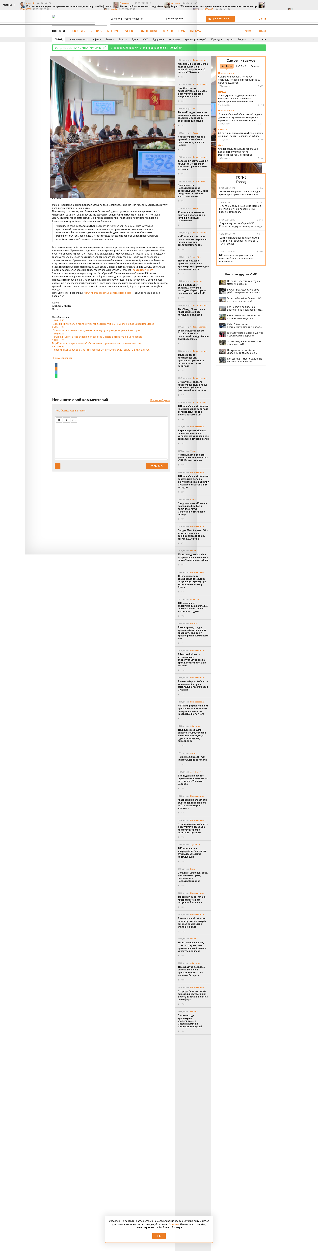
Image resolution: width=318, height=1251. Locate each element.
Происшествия (148, 31)
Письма (195, 31)
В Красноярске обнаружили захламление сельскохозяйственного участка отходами (193, 607)
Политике (174, 1224)
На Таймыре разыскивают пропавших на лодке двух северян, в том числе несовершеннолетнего (193, 709)
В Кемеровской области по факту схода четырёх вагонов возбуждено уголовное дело (192, 922)
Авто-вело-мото (79, 39)
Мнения (112, 31)
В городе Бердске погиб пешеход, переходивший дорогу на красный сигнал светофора (193, 995)
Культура (216, 39)
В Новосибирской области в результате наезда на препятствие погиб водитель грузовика (193, 828)
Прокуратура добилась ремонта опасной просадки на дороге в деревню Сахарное (191, 971)
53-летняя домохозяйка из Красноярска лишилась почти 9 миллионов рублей (193, 557)
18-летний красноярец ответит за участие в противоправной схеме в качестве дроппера (192, 946)
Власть (123, 39)
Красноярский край (195, 39)
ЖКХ (145, 39)
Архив (248, 31)
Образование (198, 181)
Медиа (242, 39)
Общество (195, 726)
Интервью (174, 39)
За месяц (255, 66)
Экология (194, 599)
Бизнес (128, 31)
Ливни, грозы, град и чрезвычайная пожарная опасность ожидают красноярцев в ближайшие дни (193, 633)
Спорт (221, 145)
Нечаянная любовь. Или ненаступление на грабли (192, 758)
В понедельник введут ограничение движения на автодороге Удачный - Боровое (193, 779)
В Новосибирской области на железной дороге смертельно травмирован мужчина (193, 685)
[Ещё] (264, 39)
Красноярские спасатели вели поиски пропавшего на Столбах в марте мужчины (192, 804)
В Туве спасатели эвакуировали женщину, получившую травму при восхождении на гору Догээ (192, 582)
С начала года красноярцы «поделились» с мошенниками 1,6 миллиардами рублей (190, 1021)
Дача (135, 39)
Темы (181, 31)
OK (159, 1236)
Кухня (230, 39)
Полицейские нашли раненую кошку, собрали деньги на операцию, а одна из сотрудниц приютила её (192, 735)
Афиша (97, 39)
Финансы (194, 939)
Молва (95, 31)
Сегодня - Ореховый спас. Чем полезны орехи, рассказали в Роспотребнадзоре (193, 876)
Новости (77, 31)
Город (59, 39)
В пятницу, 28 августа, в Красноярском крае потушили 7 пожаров (191, 900)
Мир (253, 39)
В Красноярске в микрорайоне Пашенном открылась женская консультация (192, 852)
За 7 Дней (241, 66)
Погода (193, 624)
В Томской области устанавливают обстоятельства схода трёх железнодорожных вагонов (192, 660)
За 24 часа (226, 66)
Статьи (168, 31)
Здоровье (158, 39)
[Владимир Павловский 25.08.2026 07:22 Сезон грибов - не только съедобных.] (275, 3)
